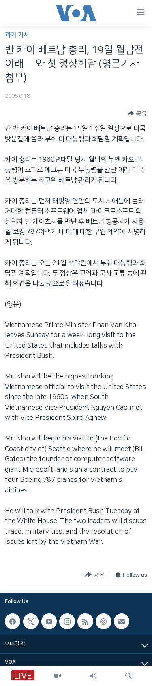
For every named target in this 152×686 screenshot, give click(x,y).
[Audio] (93, 676)
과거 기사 (17, 35)
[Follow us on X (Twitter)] (31, 621)
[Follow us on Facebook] (12, 621)
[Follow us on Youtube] (49, 621)
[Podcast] (103, 621)
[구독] (121, 621)
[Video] (57, 676)
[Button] (137, 113)
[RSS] (85, 621)
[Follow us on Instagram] (67, 621)
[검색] (128, 676)
